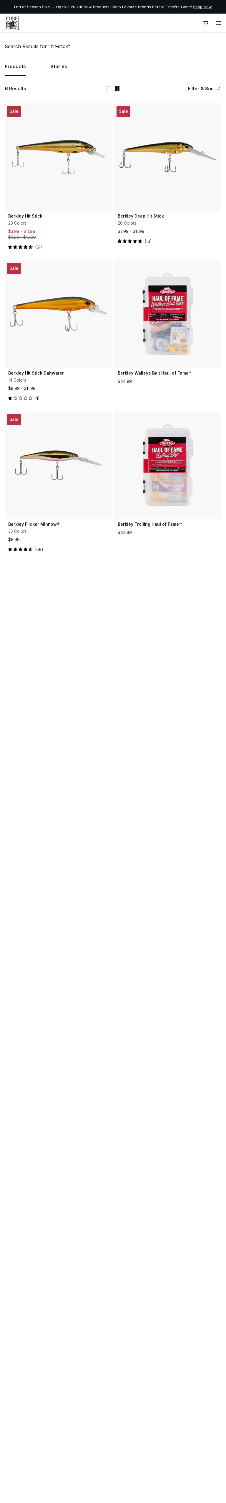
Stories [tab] (59, 66)
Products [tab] (15, 66)
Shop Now (141, 6)
